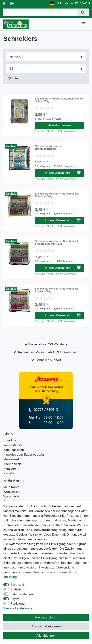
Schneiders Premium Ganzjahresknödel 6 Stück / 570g (59, 100)
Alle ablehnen (46, 635)
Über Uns (10, 440)
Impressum (11, 567)
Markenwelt (11, 459)
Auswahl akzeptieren (46, 626)
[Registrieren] (12, 3)
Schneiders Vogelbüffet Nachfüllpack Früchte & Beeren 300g (57, 242)
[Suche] (83, 12)
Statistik (15, 589)
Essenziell (17, 584)
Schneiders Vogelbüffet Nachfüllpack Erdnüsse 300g (57, 195)
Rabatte (9, 473)
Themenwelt (12, 464)
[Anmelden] (5, 3)
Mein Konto (11, 487)
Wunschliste (11, 491)
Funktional (17, 603)
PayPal (15, 599)
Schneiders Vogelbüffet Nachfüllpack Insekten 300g (57, 290)
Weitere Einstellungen (18, 608)
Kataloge (9, 468)
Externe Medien (21, 594)
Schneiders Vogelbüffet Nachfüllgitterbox (49, 147)
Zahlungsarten (13, 450)
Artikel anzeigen (59, 125)
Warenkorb (11, 496)
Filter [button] (15, 78)
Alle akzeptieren (46, 617)
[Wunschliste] (66, 3)
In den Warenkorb (57, 173)
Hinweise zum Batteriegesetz (23, 454)
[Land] (52, 3)
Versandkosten (68, 131)
